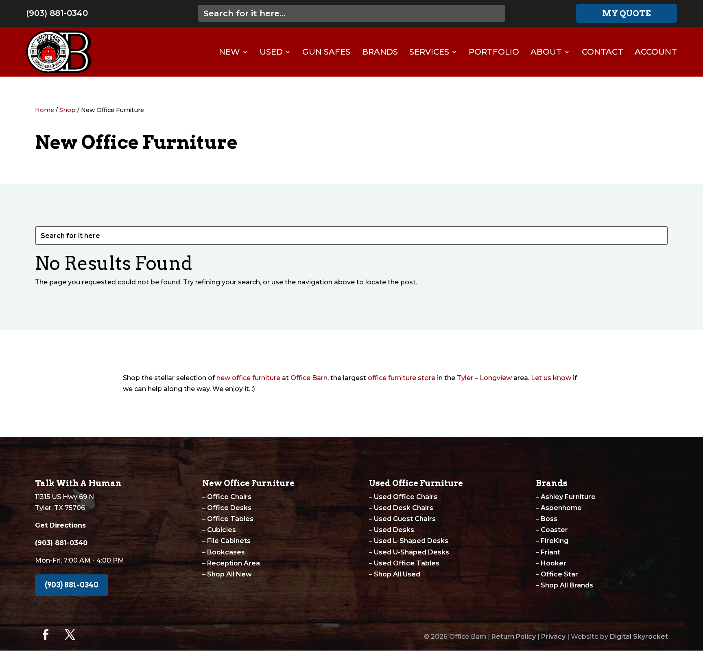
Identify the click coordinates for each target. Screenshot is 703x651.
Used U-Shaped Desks (411, 552)
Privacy (553, 636)
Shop (67, 110)
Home (44, 110)
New (229, 52)
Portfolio (494, 52)
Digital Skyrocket (639, 636)
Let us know (551, 378)
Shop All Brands (567, 585)
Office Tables (230, 519)
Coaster (554, 530)
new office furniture (248, 378)
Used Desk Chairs (403, 508)
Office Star (559, 574)
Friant (550, 552)
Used (271, 52)
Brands (380, 52)
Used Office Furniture (416, 483)
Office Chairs (229, 497)
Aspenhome (561, 508)
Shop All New (229, 574)
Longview (496, 378)
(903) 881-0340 (57, 13)
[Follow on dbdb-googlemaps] (94, 634)
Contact (602, 52)
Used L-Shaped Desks (411, 541)
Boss (549, 519)
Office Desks (229, 508)
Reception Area (233, 563)
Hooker (553, 563)
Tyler (465, 378)
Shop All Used (397, 574)
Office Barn (308, 378)
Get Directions (60, 525)
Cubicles (221, 530)
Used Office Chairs (405, 497)
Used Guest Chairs (405, 519)
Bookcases (226, 552)
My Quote (626, 13)
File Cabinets (229, 541)
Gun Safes (326, 52)
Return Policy (513, 636)
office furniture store (401, 378)
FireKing (554, 541)
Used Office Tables (406, 563)
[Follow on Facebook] (45, 634)
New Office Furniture (248, 483)
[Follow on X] (70, 634)
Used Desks (394, 530)
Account (656, 52)
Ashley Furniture (568, 497)
